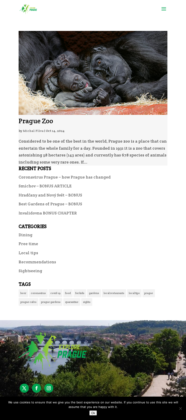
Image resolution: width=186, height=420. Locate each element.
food (68, 293)
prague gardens (51, 302)
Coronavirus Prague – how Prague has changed (65, 177)
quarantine (71, 302)
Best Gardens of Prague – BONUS (50, 203)
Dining (25, 234)
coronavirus (38, 293)
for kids (79, 293)
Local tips (28, 252)
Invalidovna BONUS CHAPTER (48, 213)
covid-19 (55, 293)
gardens (94, 293)
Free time (28, 243)
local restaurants (114, 293)
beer (23, 293)
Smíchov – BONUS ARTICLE (45, 186)
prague (148, 293)
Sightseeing (30, 270)
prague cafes (28, 302)
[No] (180, 408)
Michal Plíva (33, 131)
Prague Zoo (36, 120)
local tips (134, 293)
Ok (93, 413)
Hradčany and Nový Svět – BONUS (50, 195)
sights (87, 302)
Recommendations (37, 261)
